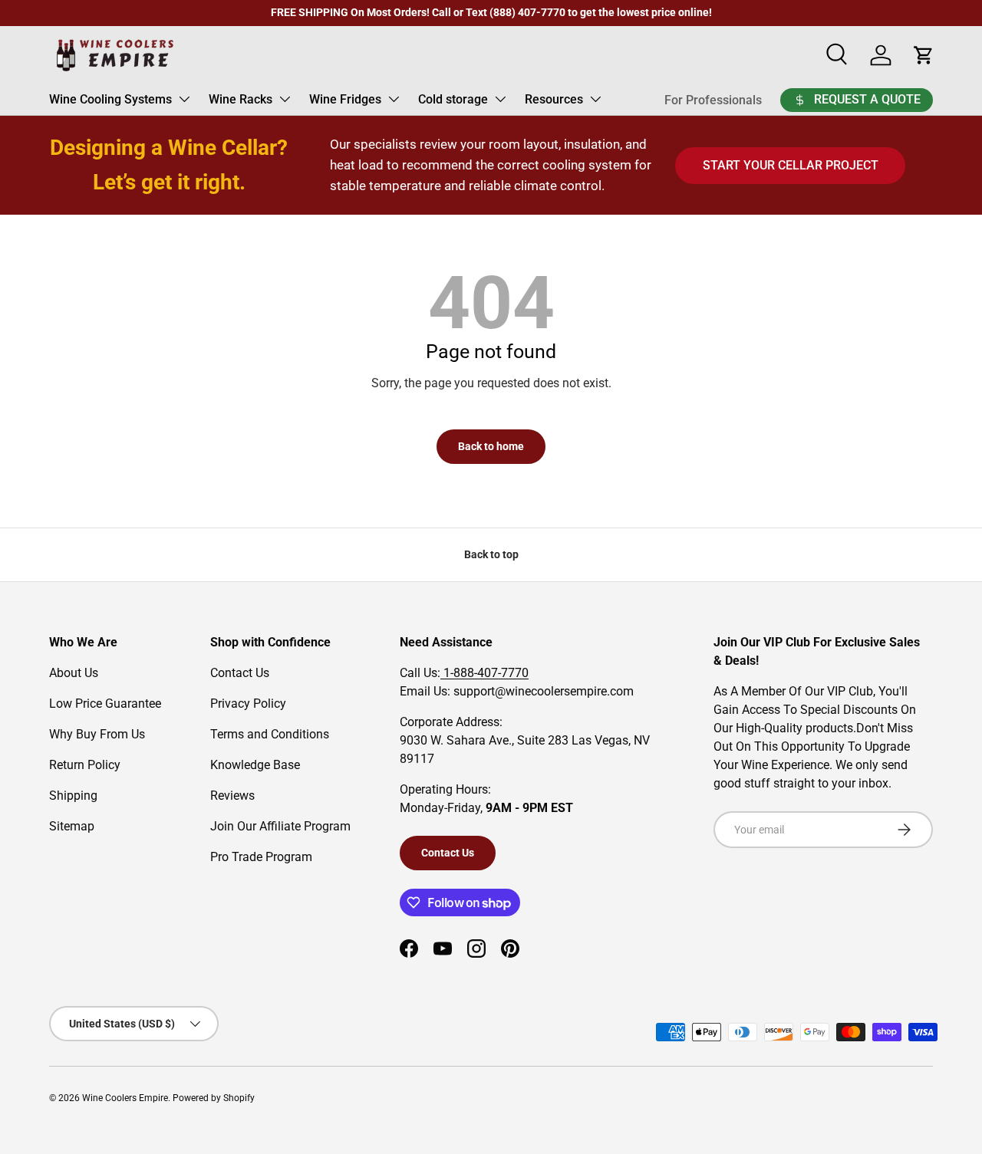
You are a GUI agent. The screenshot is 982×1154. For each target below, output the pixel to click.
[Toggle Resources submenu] (595, 99)
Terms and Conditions (269, 734)
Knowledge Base (255, 765)
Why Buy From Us (97, 734)
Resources (554, 99)
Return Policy (84, 765)
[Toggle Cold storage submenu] (500, 99)
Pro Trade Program (261, 857)
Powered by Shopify (214, 1098)
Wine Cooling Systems (110, 99)
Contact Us (239, 673)
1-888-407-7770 (484, 673)
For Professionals (713, 100)
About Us (73, 673)
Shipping (73, 795)
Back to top (491, 554)
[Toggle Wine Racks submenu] (284, 99)
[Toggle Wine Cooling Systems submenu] (184, 99)
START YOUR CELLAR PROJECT (790, 165)
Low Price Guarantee (105, 703)
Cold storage (453, 99)
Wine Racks (240, 99)
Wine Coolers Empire (125, 1098)
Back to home (491, 446)
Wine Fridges (345, 99)
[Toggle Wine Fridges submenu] (393, 99)
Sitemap (71, 826)
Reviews (232, 795)
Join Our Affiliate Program (280, 826)
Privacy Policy (248, 703)
